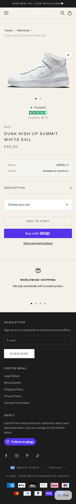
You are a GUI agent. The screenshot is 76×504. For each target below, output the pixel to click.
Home (8, 30)
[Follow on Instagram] (17, 456)
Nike (8, 126)
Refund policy (12, 382)
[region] (38, 282)
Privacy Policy (12, 396)
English (55, 467)
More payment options (38, 243)
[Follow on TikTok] (38, 456)
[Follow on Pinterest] (27, 456)
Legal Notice (12, 376)
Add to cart (38, 221)
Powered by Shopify (54, 476)
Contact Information (17, 403)
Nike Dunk (23, 30)
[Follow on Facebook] (6, 456)
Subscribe (19, 353)
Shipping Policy (13, 389)
